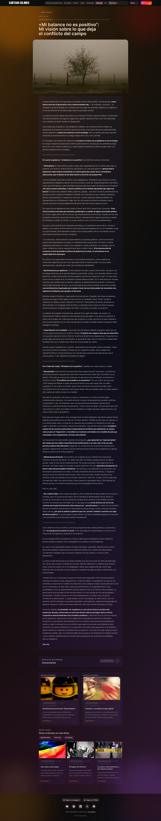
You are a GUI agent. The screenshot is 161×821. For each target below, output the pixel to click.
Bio (106, 3)
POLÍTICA (57, 737)
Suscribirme (146, 3)
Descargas (90, 3)
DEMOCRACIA (45, 737)
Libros (82, 3)
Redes (133, 3)
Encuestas (67, 3)
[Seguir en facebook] (94, 806)
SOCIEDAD (68, 737)
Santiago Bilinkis (19, 3)
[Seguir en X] (87, 806)
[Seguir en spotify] (74, 806)
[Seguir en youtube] (67, 806)
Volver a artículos (46, 12)
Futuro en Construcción (54, 3)
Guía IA (75, 3)
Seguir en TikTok (92, 800)
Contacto (112, 3)
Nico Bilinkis (91, 812)
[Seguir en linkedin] (80, 806)
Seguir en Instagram (72, 800)
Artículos (99, 3)
